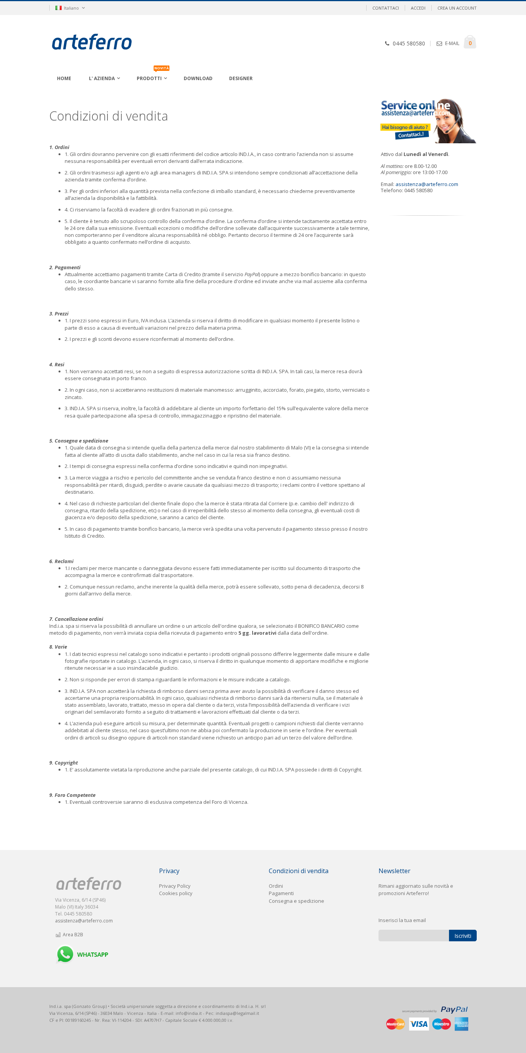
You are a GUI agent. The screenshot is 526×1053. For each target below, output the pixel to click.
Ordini (276, 885)
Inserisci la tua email (402, 920)
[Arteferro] (103, 43)
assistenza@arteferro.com (426, 184)
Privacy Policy (175, 885)
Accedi (418, 8)
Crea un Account (457, 8)
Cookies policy (176, 893)
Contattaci (385, 8)
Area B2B (72, 934)
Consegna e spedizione (296, 900)
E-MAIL (452, 43)
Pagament (281, 893)
